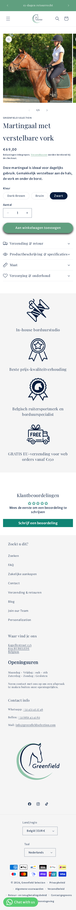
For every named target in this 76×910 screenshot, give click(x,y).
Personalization (19, 620)
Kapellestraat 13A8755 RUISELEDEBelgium (19, 648)
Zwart (58, 196)
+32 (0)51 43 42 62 (29, 717)
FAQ (11, 565)
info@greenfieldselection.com (36, 725)
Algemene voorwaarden (29, 888)
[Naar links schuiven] (29, 110)
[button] (8, 18)
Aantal (7, 205)
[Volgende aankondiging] (68, 5)
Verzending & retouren (25, 592)
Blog (11, 601)
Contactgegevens (61, 895)
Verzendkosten (39, 154)
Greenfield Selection (33, 882)
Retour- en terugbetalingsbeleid (27, 895)
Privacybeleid (57, 882)
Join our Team (18, 611)
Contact (14, 583)
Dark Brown (18, 196)
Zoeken (13, 556)
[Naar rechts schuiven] (47, 110)
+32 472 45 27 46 (33, 709)
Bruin (41, 196)
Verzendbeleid (56, 888)
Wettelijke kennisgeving (40, 901)
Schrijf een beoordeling (38, 523)
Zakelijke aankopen (22, 574)
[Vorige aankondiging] (7, 5)
